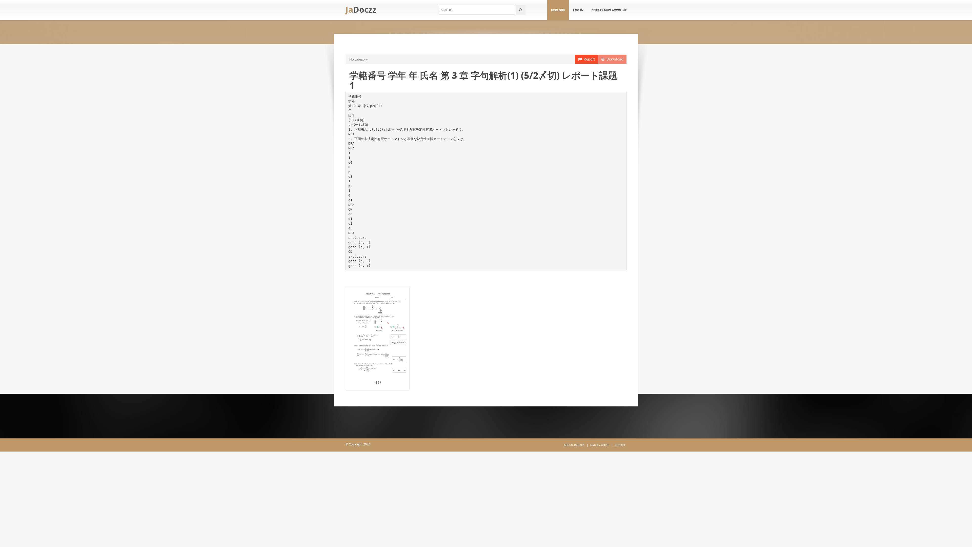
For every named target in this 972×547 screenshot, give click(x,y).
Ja (361, 9)
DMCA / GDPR (599, 445)
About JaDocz (574, 445)
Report (588, 59)
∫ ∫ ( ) (377, 382)
